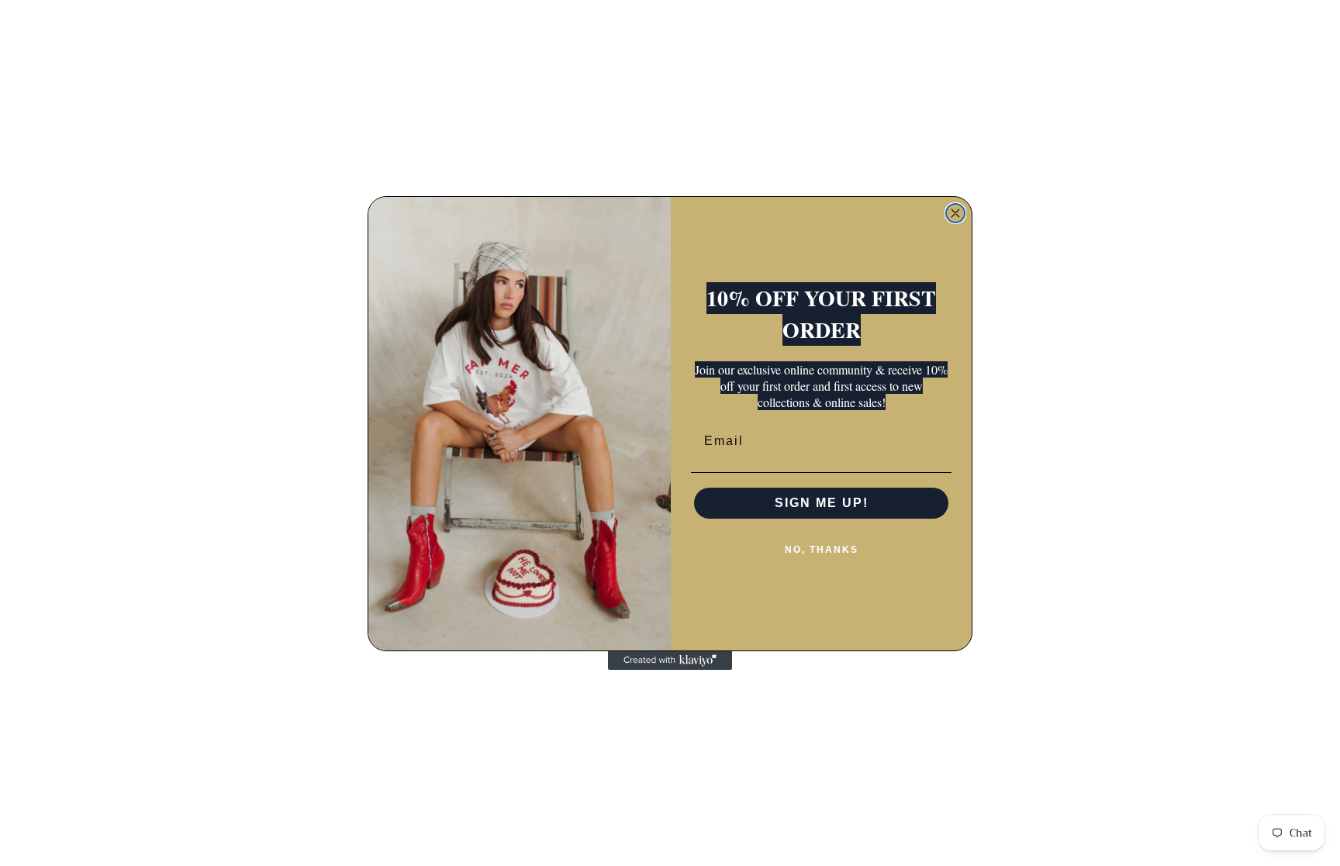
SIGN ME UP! (822, 502)
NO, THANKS (821, 549)
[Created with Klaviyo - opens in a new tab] (670, 660)
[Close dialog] (955, 213)
